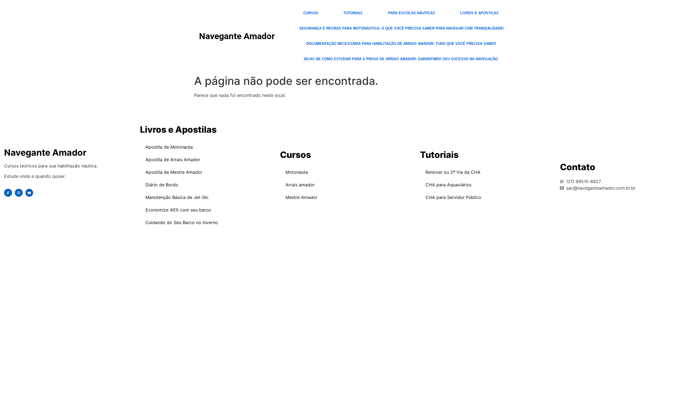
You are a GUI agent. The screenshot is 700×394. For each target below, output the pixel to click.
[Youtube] (29, 193)
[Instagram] (19, 193)
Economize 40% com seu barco (178, 210)
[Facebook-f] (8, 193)
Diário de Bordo (161, 184)
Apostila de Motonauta (169, 147)
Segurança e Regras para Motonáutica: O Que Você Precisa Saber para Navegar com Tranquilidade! (401, 28)
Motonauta (296, 172)
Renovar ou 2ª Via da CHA (452, 172)
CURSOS (310, 13)
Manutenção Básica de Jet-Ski (176, 197)
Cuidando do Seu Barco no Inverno (181, 222)
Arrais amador (300, 184)
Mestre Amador (301, 197)
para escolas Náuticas (411, 13)
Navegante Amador (237, 36)
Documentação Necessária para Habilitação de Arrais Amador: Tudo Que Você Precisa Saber (401, 44)
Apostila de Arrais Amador (172, 159)
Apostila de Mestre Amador (173, 172)
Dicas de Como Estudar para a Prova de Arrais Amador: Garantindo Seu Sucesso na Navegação (401, 59)
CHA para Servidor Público (453, 197)
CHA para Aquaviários (448, 184)
